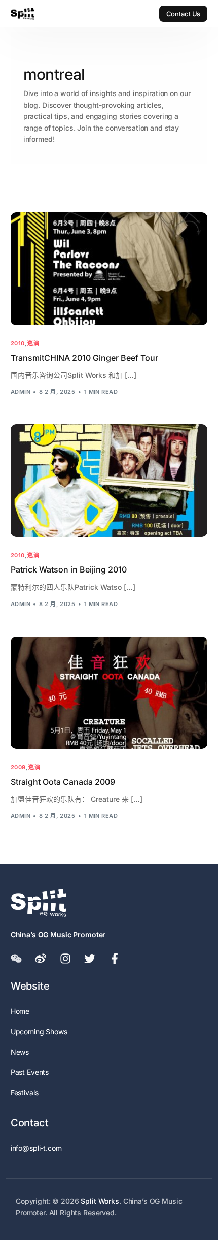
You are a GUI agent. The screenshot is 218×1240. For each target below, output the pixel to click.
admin (20, 391)
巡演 (33, 343)
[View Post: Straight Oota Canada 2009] (109, 693)
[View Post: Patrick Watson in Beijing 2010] (109, 480)
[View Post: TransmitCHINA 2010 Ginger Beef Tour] (109, 268)
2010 (18, 343)
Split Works (100, 1201)
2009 (18, 767)
